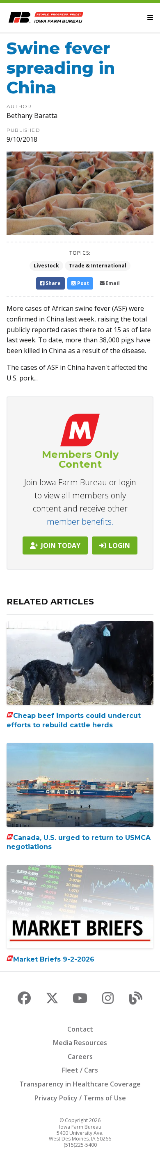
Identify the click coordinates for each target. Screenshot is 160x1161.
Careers (80, 1056)
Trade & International (97, 265)
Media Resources (80, 1042)
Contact (80, 1029)
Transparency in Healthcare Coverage (80, 1084)
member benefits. (80, 521)
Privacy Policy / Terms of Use (80, 1097)
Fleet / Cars (80, 1070)
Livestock (46, 265)
